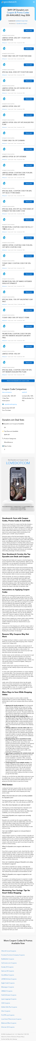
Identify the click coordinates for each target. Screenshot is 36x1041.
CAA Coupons (5, 1003)
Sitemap (15, 1039)
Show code (29, 30)
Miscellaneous (12, 23)
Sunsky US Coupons (7, 967)
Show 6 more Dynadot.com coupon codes (18, 380)
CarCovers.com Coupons (9, 963)
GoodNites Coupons (7, 975)
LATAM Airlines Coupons (8, 979)
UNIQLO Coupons (6, 991)
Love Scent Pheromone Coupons (11, 1019)
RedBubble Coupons (7, 959)
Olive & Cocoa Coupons (8, 951)
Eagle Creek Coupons (7, 983)
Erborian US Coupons (7, 1027)
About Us (3, 1036)
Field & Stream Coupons (8, 995)
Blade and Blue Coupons (8, 1023)
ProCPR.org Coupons (7, 1015)
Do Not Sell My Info (6, 1039)
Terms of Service (11, 1036)
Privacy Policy (20, 1036)
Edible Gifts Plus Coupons (9, 1007)
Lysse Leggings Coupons (8, 999)
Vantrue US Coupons (7, 971)
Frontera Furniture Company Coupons (13, 955)
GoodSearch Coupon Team (21, 21)
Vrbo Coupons (5, 1011)
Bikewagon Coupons (7, 987)
